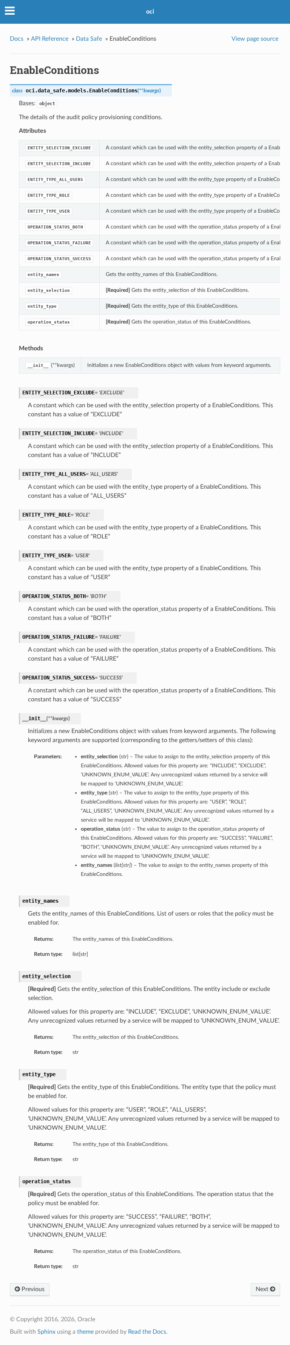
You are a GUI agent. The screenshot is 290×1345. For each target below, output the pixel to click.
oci (150, 12)
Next (263, 1289)
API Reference (49, 39)
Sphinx (46, 1332)
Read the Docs (147, 1332)
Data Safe (89, 39)
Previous (32, 1289)
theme (85, 1332)
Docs (16, 39)
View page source (254, 39)
